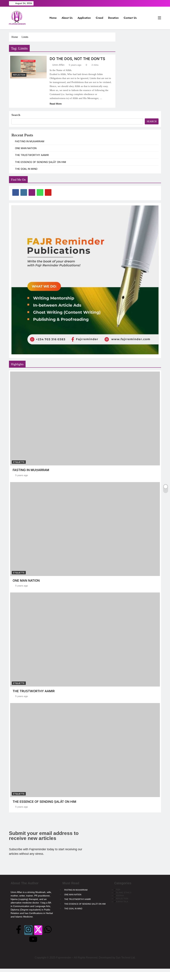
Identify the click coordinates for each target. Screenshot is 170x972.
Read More (56, 103)
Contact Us (130, 18)
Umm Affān (58, 64)
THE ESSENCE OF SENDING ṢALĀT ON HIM (40, 162)
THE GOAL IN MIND (26, 168)
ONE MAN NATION (26, 148)
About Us (67, 18)
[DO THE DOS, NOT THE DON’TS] (28, 67)
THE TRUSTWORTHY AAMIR (32, 155)
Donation (113, 18)
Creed (99, 18)
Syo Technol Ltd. (125, 957)
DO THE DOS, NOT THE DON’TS (77, 59)
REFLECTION (19, 75)
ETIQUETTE (19, 462)
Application (84, 18)
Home (53, 18)
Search (15, 115)
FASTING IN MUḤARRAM (29, 141)
